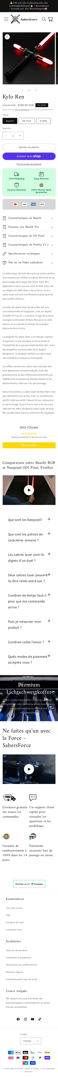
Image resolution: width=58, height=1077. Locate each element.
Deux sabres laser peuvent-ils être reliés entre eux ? (28, 578)
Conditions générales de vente (22, 979)
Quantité (7, 128)
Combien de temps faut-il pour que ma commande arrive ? (27, 601)
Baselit (10, 120)
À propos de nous (15, 922)
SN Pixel (26, 120)
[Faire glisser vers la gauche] (22, 90)
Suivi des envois (14, 907)
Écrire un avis (29, 445)
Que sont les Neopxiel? (25, 520)
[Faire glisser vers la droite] (36, 90)
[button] (6, 19)
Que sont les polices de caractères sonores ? (25, 537)
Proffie (43, 120)
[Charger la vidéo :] (29, 490)
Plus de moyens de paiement (29, 164)
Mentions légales (14, 971)
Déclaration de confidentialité (21, 964)
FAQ (8, 914)
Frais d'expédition (22, 110)
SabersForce (15, 1068)
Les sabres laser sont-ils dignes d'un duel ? (26, 557)
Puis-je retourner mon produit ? (24, 624)
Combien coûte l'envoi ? (26, 642)
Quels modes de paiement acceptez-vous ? (27, 659)
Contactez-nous (14, 929)
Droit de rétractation (16, 950)
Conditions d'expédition (18, 957)
